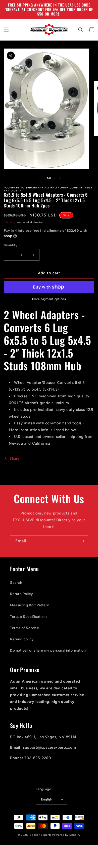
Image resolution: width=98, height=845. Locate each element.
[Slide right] (60, 178)
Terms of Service (24, 628)
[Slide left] (37, 178)
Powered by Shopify (66, 834)
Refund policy (22, 639)
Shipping (9, 222)
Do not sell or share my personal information (48, 650)
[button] (6, 29)
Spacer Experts (41, 834)
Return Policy (21, 594)
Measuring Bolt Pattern (29, 605)
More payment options (49, 299)
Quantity (10, 245)
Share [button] (15, 458)
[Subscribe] (82, 541)
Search (16, 583)
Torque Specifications (29, 617)
